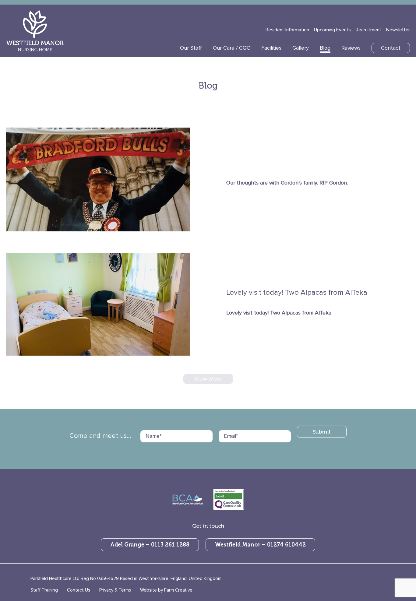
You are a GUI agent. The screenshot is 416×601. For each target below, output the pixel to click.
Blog (325, 48)
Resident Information (287, 30)
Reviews (351, 48)
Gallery (300, 48)
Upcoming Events (332, 30)
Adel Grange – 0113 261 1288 (149, 544)
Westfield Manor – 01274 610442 (260, 544)
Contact (390, 48)
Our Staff (191, 48)
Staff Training (44, 590)
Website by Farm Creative (166, 590)
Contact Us (78, 590)
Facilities (271, 48)
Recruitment (368, 30)
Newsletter (398, 30)
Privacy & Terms (115, 590)
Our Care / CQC (231, 48)
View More (208, 379)
